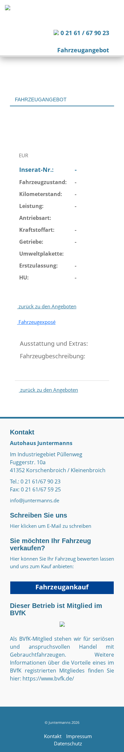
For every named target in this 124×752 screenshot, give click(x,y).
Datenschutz (68, 743)
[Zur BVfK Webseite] (62, 623)
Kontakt (53, 736)
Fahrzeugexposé (36, 322)
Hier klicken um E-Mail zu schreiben (50, 526)
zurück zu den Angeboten (46, 306)
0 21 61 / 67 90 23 (84, 33)
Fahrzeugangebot (83, 50)
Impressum (79, 736)
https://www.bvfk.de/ (48, 678)
